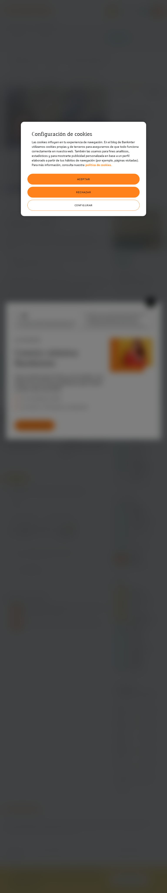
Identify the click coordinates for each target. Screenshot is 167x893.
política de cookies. (98, 165)
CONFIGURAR (84, 205)
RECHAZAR (83, 192)
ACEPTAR (83, 179)
